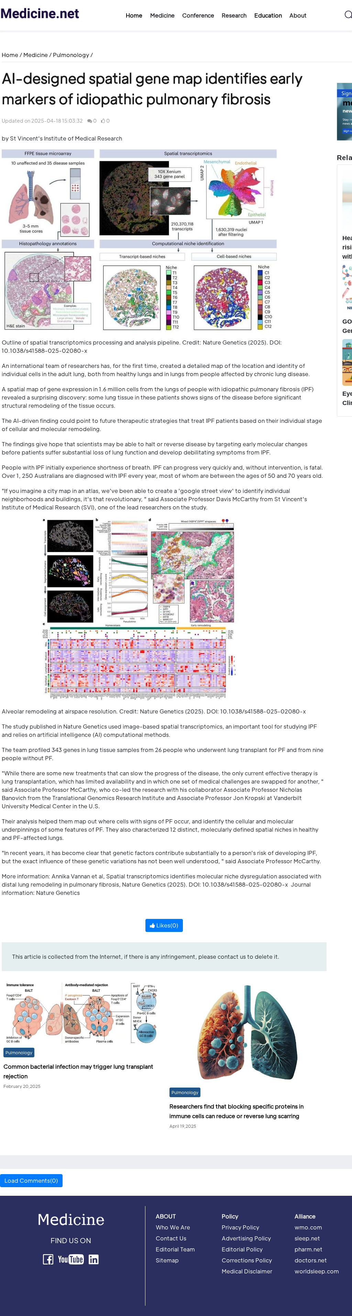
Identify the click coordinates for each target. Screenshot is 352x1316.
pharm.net (308, 1249)
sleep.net (307, 1238)
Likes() (166, 925)
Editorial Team (175, 1249)
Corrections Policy (247, 1260)
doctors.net (311, 1260)
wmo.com (308, 1227)
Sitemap (167, 1260)
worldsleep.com (317, 1271)
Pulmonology (71, 54)
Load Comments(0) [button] (31, 1180)
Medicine (35, 54)
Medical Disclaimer (247, 1271)
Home (134, 15)
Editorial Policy (242, 1249)
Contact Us (171, 1238)
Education (268, 15)
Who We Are (173, 1227)
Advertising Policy (246, 1238)
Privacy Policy (240, 1227)
